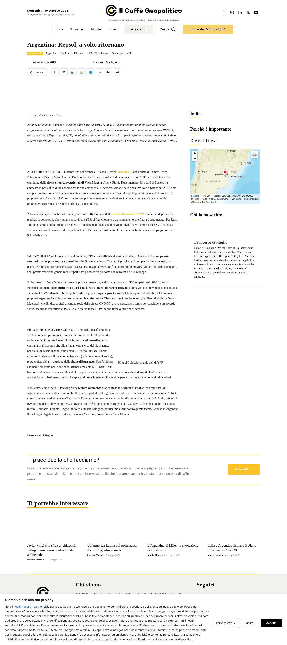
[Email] (108, 72)
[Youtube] (256, 13)
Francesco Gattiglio (105, 62)
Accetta (271, 623)
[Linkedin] (240, 13)
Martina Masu (94, 555)
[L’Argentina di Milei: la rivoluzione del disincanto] (173, 528)
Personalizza (224, 623)
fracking (123, 171)
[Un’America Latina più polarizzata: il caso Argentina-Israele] (113, 528)
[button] (168, 29)
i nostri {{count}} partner (27, 606)
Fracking (65, 53)
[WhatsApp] (82, 72)
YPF (129, 53)
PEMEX (92, 53)
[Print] (117, 72)
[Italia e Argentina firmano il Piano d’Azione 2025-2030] (234, 528)
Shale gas (117, 53)
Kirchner (79, 53)
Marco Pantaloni (216, 555)
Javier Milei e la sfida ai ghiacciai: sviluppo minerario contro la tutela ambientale (51, 550)
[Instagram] (232, 13)
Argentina (50, 53)
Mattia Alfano (154, 555)
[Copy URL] (99, 72)
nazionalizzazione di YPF (128, 214)
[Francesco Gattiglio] (89, 62)
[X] (248, 13)
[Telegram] (90, 72)
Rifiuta (249, 623)
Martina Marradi (35, 559)
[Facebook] (224, 13)
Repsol (104, 53)
